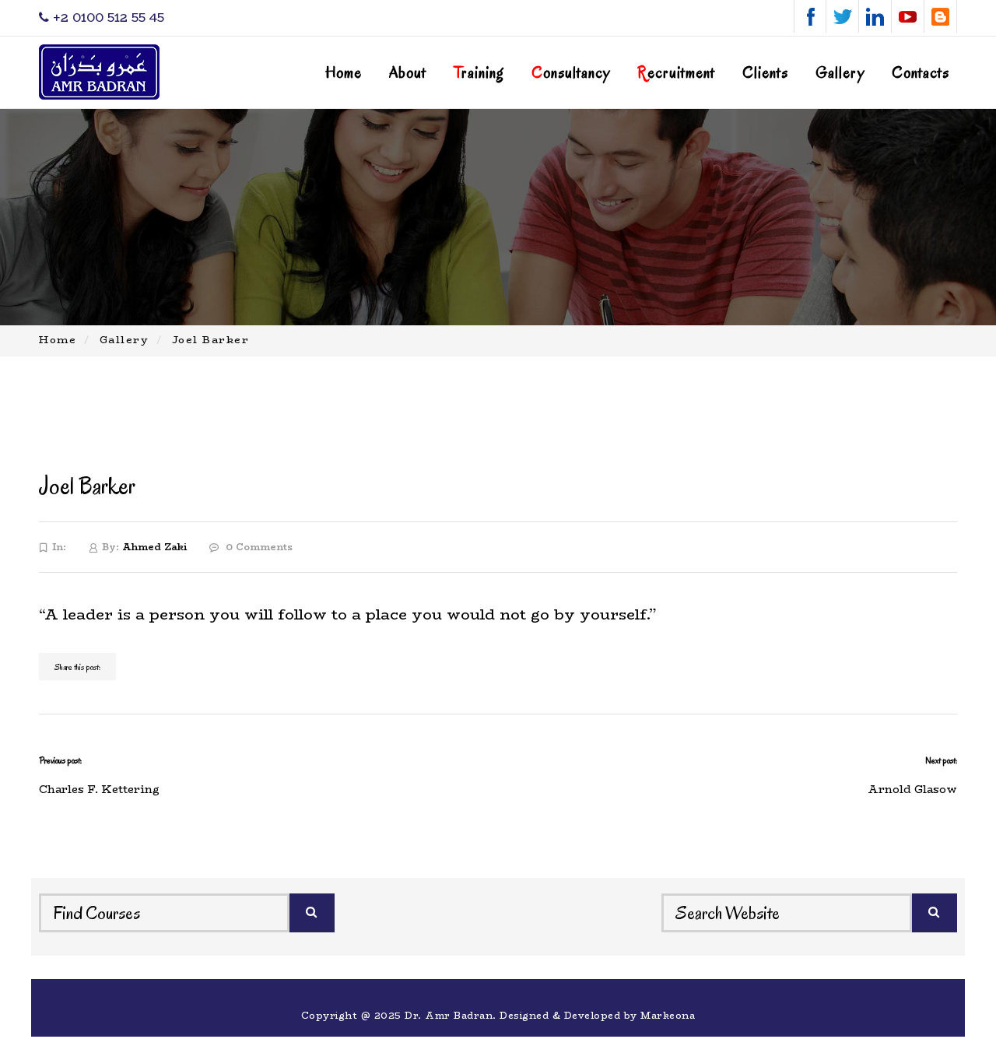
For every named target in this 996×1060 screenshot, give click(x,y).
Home (343, 72)
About (407, 72)
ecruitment (676, 72)
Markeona (667, 1015)
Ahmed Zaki (154, 546)
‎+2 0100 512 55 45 (106, 17)
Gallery (839, 72)
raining (479, 72)
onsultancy (570, 72)
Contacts (920, 72)
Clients (765, 72)
